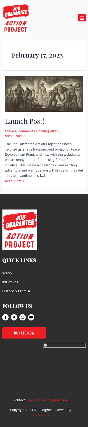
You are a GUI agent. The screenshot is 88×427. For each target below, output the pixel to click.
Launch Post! (24, 120)
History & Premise (16, 291)
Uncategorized (47, 131)
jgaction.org (41, 415)
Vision (7, 273)
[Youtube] (31, 317)
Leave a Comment (19, 131)
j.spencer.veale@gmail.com (47, 400)
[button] (82, 17)
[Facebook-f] (5, 317)
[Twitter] (14, 317)
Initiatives (10, 282)
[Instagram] (22, 317)
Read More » (14, 181)
